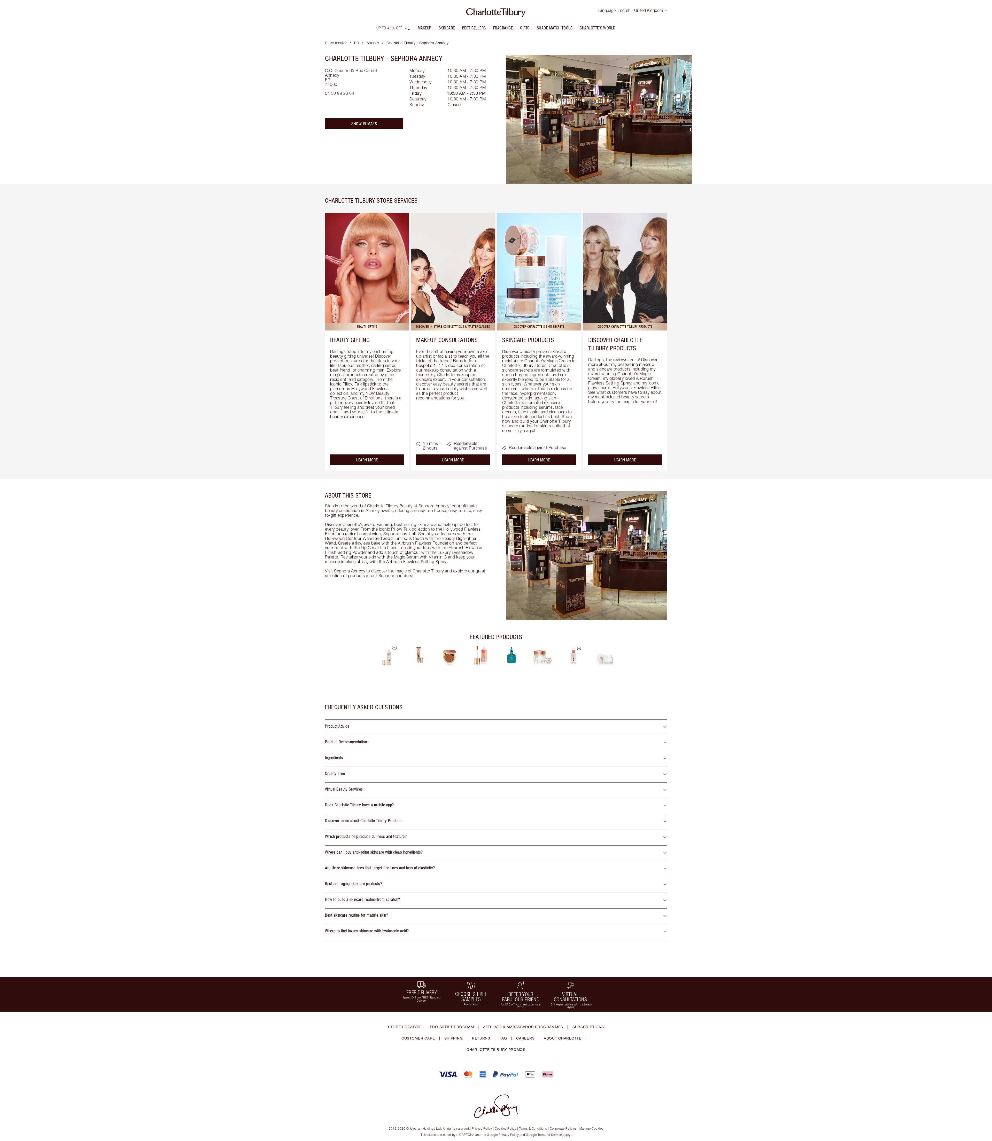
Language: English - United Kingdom (630, 10)
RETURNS (481, 1038)
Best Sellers (474, 28)
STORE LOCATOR (404, 1027)
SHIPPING (453, 1038)
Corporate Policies (563, 1128)
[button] (496, 727)
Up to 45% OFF (389, 28)
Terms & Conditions (533, 1128)
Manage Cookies (591, 1128)
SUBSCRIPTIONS (588, 1027)
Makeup (424, 28)
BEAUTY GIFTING (350, 339)
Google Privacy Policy (503, 1135)
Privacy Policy (482, 1128)
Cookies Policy (505, 1128)
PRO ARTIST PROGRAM (452, 1027)
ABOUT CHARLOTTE (563, 1038)
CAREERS (525, 1038)
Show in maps (364, 123)
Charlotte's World (598, 28)
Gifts (525, 28)
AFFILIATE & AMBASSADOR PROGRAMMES (523, 1027)
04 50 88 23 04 (339, 93)
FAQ (503, 1038)
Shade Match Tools (555, 28)
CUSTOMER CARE (418, 1038)
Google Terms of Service (544, 1135)
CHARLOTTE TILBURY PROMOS (496, 1049)
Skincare (447, 28)
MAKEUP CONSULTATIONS (447, 339)
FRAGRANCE (503, 28)
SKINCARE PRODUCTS (528, 339)
